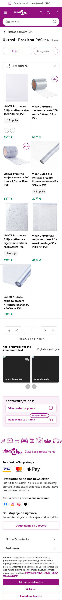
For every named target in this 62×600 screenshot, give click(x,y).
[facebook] (5, 504)
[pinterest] (19, 504)
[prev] (17, 330)
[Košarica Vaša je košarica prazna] (56, 12)
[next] (45, 330)
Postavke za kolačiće (31, 596)
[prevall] (9, 330)
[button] (16, 369)
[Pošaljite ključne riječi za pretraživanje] (54, 21)
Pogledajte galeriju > (48, 349)
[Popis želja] (48, 12)
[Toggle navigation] (6, 12)
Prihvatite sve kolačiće (31, 582)
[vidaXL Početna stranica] (21, 12)
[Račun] (41, 12)
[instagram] (12, 504)
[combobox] (31, 22)
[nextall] (53, 330)
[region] (31, 576)
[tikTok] (25, 504)
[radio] (6, 130)
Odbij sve (31, 589)
